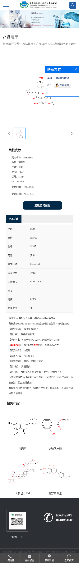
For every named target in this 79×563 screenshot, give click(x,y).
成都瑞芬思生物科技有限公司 (47, 552)
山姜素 (22, 448)
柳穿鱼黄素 (55, 493)
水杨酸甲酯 (55, 448)
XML (65, 552)
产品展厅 (41, 44)
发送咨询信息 (42, 205)
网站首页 (27, 44)
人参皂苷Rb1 (22, 493)
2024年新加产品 (58, 44)
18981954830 (64, 519)
